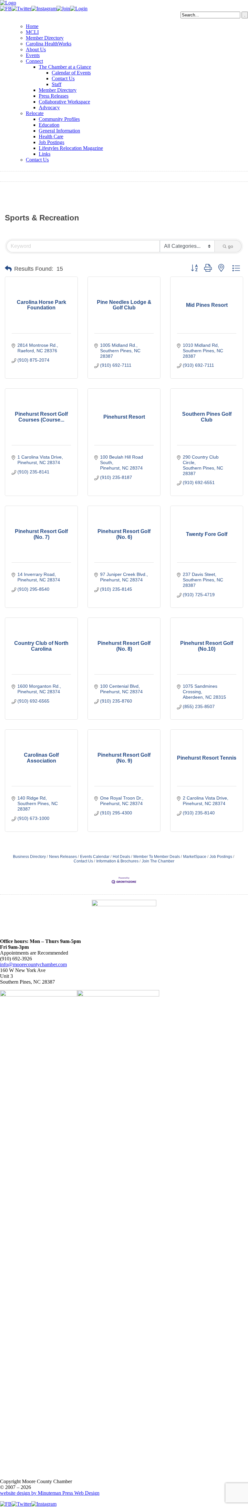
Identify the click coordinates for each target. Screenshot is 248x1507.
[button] (8, 269)
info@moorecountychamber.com (33, 964)
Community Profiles (59, 119)
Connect (34, 61)
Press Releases (53, 96)
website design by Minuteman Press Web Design (49, 1493)
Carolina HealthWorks (48, 43)
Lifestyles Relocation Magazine (71, 148)
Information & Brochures (117, 861)
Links (44, 154)
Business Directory (29, 856)
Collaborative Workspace (64, 101)
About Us (36, 49)
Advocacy (49, 107)
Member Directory (45, 38)
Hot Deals (121, 856)
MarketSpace (194, 856)
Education (49, 125)
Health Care (51, 136)
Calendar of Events (71, 72)
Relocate (35, 113)
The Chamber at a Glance (65, 67)
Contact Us (63, 78)
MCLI (32, 32)
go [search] (230, 246)
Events (33, 55)
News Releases (63, 856)
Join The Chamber (158, 861)
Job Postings (51, 142)
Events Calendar (94, 856)
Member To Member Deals (156, 856)
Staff (56, 84)
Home (32, 26)
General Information (59, 130)
